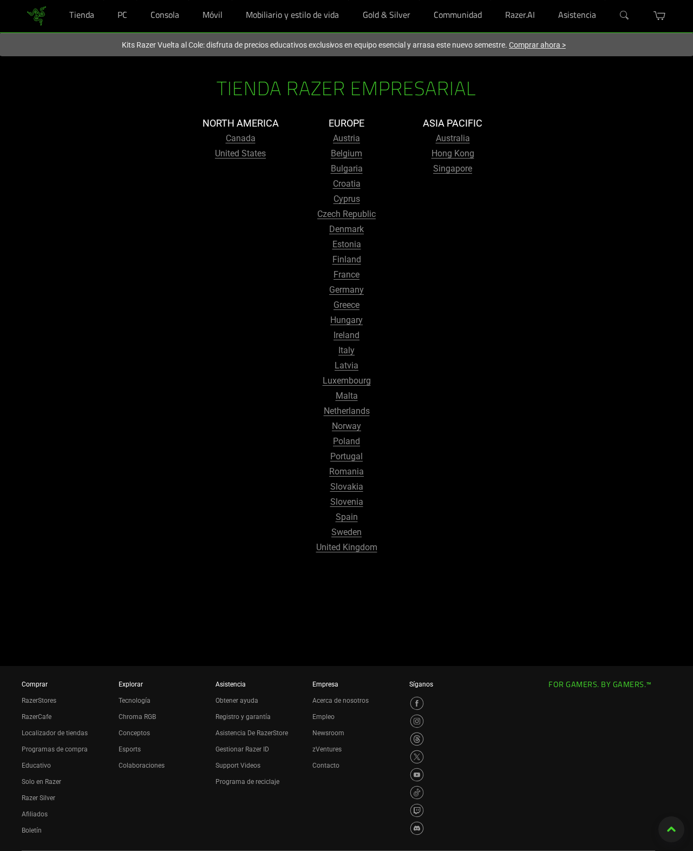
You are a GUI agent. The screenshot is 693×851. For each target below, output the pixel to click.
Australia (453, 138)
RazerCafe (36, 717)
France (346, 274)
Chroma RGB (137, 717)
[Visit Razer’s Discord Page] (416, 828)
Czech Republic (346, 214)
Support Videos (237, 765)
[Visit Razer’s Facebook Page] (416, 703)
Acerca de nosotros (340, 700)
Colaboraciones (142, 765)
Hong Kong (453, 153)
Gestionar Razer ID (242, 749)
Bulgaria (347, 168)
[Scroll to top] (671, 829)
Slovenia (346, 502)
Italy (346, 350)
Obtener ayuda (236, 700)
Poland (346, 441)
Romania (346, 471)
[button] (659, 15)
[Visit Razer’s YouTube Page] (416, 774)
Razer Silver (38, 798)
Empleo (323, 717)
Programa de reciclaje (247, 782)
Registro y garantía (243, 717)
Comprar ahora (537, 45)
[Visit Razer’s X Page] (416, 756)
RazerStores (39, 700)
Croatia (347, 184)
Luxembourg (347, 380)
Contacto (325, 765)
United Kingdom (346, 547)
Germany (346, 290)
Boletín (32, 830)
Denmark (346, 229)
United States (240, 153)
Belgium (346, 153)
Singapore (452, 168)
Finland (346, 259)
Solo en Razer (41, 782)
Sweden (346, 532)
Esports (130, 749)
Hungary (346, 320)
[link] (36, 15)
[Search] (624, 15)
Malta (347, 396)
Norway (346, 426)
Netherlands (347, 411)
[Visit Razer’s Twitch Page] (416, 810)
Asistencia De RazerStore (251, 733)
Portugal (346, 456)
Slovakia (346, 486)
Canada (241, 138)
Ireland (346, 335)
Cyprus (347, 199)
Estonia (346, 244)
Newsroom (328, 733)
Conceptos (134, 733)
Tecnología (135, 700)
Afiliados (35, 814)
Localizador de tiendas (55, 733)
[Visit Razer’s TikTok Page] (416, 792)
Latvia (346, 365)
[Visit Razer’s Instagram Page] (416, 721)
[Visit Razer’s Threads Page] (416, 739)
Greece (346, 305)
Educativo (36, 765)
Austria (346, 138)
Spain (347, 517)
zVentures (327, 749)
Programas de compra (55, 749)
